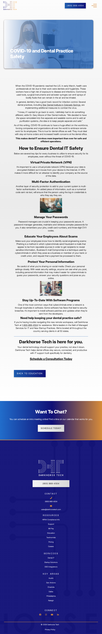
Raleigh (51, 600)
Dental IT (51, 558)
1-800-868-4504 (30, 325)
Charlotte (51, 587)
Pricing (51, 542)
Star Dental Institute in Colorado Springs (61, 105)
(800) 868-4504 (51, 483)
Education (51, 533)
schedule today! (51, 428)
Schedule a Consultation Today (51, 359)
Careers (51, 546)
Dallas (51, 592)
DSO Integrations (51, 567)
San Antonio (51, 583)
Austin (51, 578)
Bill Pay (51, 529)
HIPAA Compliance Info (51, 520)
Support (51, 524)
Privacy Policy (50, 630)
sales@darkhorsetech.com (51, 509)
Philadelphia (51, 596)
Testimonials (51, 537)
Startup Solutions (51, 562)
